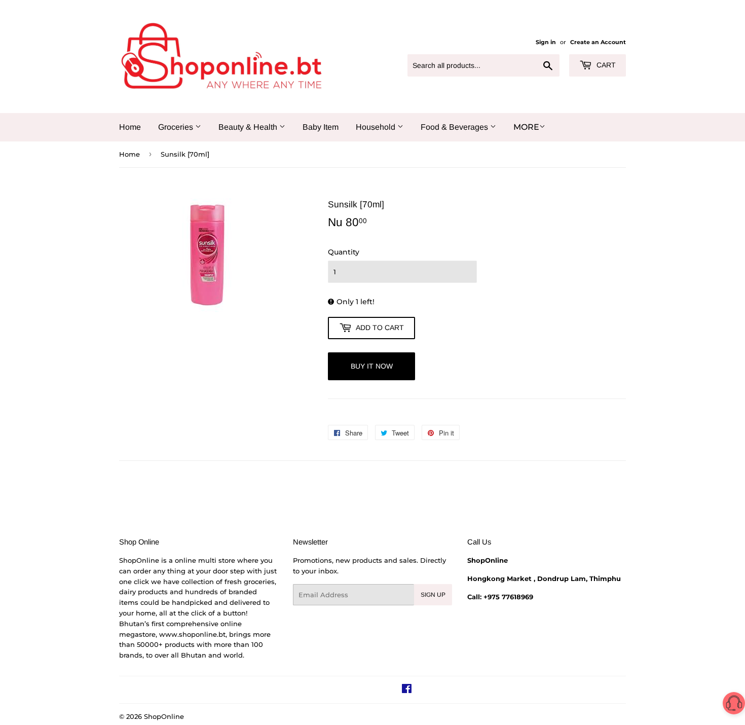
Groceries (176, 127)
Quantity (343, 252)
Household (376, 127)
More (526, 127)
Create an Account (598, 42)
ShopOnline (164, 716)
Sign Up (433, 594)
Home (130, 127)
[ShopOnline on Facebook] (406, 690)
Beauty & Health (248, 127)
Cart (605, 65)
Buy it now (372, 366)
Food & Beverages (455, 127)
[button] (734, 705)
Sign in (546, 42)
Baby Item (321, 127)
